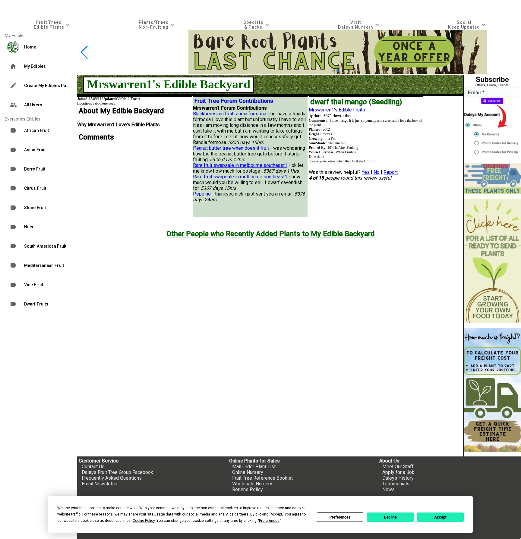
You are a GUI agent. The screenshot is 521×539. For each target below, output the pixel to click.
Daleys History (398, 478)
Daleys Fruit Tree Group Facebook (117, 472)
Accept (440, 517)
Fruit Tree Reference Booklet (262, 478)
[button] (332, 70)
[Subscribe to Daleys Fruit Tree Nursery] (492, 116)
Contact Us (93, 466)
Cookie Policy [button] (144, 521)
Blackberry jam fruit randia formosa (229, 114)
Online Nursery (247, 472)
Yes (366, 172)
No (377, 172)
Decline (390, 517)
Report (391, 172)
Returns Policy (247, 489)
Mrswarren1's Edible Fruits (337, 110)
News (388, 489)
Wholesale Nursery (252, 484)
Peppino (202, 194)
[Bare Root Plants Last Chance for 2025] (337, 72)
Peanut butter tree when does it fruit (231, 148)
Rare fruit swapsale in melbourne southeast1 (240, 165)
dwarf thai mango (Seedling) (356, 102)
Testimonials (395, 484)
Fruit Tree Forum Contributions (233, 101)
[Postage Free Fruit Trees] (492, 178)
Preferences (340, 517)
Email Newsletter (100, 484)
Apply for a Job (398, 472)
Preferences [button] (269, 521)
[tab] (52, 24)
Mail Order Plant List (254, 466)
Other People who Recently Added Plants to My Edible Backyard (270, 234)
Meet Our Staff (398, 466)
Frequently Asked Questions (112, 478)
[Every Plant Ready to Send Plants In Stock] (492, 261)
